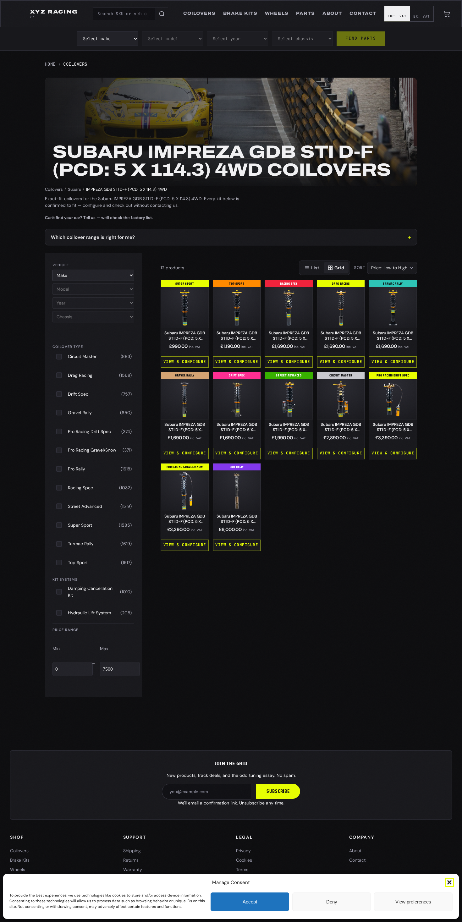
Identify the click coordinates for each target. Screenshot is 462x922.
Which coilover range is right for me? (93, 237)
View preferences (413, 901)
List (315, 268)
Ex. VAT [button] (421, 16)
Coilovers (54, 189)
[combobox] (124, 14)
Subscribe (278, 791)
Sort (359, 267)
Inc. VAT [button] (397, 16)
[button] (449, 882)
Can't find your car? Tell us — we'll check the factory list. (99, 217)
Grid (339, 268)
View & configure (184, 361)
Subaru (74, 189)
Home (50, 64)
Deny (331, 901)
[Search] (162, 14)
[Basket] (447, 13)
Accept (250, 901)
